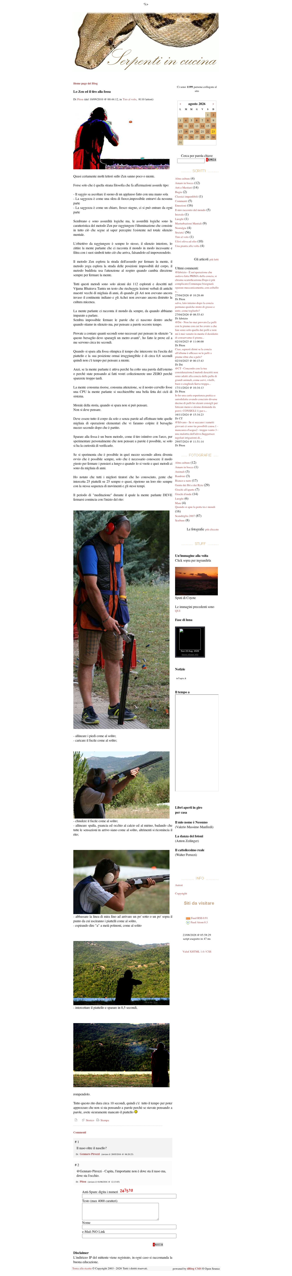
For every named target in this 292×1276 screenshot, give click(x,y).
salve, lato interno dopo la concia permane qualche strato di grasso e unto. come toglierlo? (195, 307)
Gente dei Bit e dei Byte (189, 485)
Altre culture (182, 178)
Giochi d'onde (183, 494)
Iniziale (179, 214)
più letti (214, 259)
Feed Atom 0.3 (199, 922)
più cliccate (212, 529)
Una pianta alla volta (187, 246)
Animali (180, 472)
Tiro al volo (129, 99)
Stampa (104, 1120)
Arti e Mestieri (183, 187)
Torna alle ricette (82, 1268)
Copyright (181, 893)
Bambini (180, 476)
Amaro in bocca (184, 183)
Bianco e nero (183, 480)
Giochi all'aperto (185, 489)
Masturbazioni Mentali (188, 223)
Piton (80, 99)
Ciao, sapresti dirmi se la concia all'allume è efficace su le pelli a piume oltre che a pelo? (193, 353)
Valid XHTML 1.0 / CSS (197, 951)
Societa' (179, 232)
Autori (179, 885)
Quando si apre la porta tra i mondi (195, 507)
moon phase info (190, 654)
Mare (178, 503)
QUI (177, 611)
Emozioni (180, 205)
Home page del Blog (85, 83)
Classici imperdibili (186, 196)
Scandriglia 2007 (185, 516)
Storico (89, 1120)
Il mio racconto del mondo (190, 210)
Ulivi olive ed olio (186, 241)
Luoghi (179, 219)
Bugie (178, 192)
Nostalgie (180, 228)
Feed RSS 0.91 (199, 918)
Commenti (181, 201)
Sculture (180, 520)
